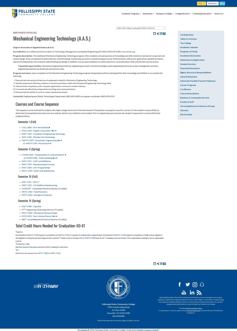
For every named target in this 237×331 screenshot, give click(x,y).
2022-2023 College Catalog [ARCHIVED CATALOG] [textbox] (136, 28)
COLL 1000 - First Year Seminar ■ (36, 127)
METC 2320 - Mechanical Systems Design (39, 213)
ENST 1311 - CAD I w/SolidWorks (36, 161)
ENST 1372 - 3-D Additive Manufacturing (39, 185)
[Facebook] (180, 284)
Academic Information (190, 55)
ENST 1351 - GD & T (31, 182)
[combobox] (141, 28)
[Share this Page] (157, 33)
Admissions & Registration (192, 60)
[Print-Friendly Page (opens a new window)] (161, 33)
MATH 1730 (119, 235)
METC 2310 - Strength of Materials (37, 195)
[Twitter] (188, 284)
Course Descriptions (189, 93)
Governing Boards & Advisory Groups (197, 106)
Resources (212, 3)
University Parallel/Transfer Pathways (198, 81)
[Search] (222, 3)
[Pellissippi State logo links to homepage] (55, 13)
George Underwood (193, 310)
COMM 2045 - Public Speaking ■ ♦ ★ (42, 158)
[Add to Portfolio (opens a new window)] (154, 33)
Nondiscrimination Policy (193, 308)
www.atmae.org (128, 51)
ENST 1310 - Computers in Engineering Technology (43, 134)
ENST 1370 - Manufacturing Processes (38, 164)
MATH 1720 (27, 140)
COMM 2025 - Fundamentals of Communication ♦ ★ (44, 155)
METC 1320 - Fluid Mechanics (35, 192)
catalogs (83, 330)
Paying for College (164, 13)
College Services (182, 13)
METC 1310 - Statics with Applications (38, 171)
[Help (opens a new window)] (164, 33)
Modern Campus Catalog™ (148, 330)
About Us (218, 13)
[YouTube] (184, 292)
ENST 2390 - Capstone (31, 206)
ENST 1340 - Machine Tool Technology (38, 137)
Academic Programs (130, 13)
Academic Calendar (189, 47)
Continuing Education (202, 13)
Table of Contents (188, 39)
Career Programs (188, 85)
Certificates (185, 89)
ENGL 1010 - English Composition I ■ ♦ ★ (39, 130)
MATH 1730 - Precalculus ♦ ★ (38, 143)
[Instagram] (195, 284)
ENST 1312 (55, 253)
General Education (30, 247)
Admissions (147, 13)
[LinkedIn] (192, 292)
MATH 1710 (63, 235)
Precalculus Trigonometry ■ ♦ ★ (48, 140)
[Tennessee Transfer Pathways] (46, 286)
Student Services (188, 64)
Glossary (184, 110)
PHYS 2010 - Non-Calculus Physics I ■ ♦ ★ (40, 216)
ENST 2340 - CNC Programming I (36, 167)
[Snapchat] (202, 284)
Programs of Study (189, 51)
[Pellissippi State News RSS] (199, 292)
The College (185, 43)
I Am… (200, 3)
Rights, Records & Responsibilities (195, 72)
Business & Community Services (194, 97)
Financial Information (190, 68)
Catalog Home (186, 34)
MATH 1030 (90, 238)
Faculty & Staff (187, 102)
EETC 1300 (43, 253)
